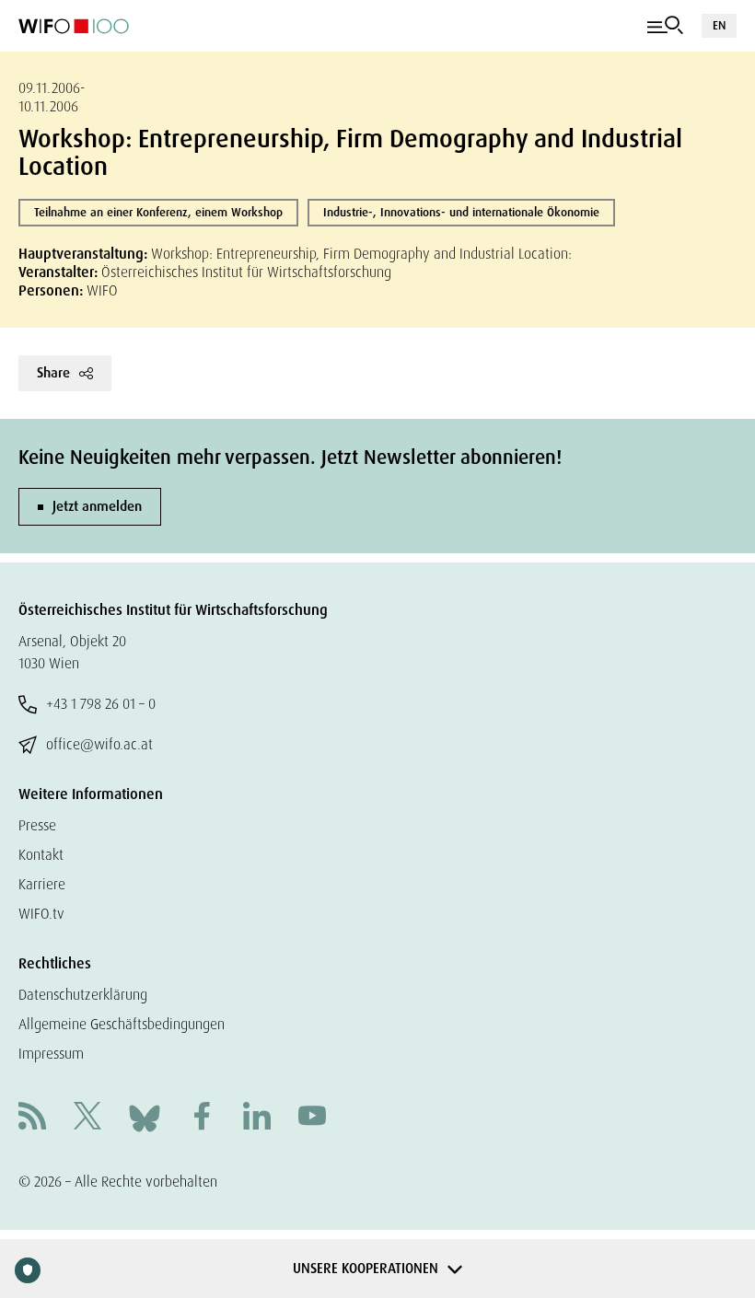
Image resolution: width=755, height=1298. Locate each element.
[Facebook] (201, 1118)
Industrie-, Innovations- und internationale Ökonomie (461, 212)
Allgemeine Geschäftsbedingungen (121, 1024)
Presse (37, 825)
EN (719, 25)
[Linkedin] (257, 1118)
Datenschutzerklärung (82, 994)
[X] (87, 1118)
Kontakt (41, 854)
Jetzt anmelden (97, 506)
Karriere (41, 884)
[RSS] (32, 1118)
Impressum (51, 1053)
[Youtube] (312, 1118)
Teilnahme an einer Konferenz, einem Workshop (158, 212)
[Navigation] (665, 26)
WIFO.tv (41, 913)
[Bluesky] (144, 1117)
